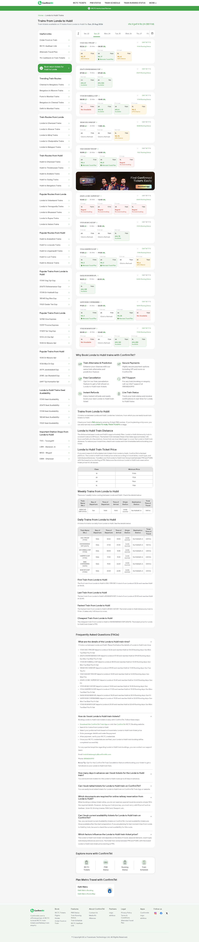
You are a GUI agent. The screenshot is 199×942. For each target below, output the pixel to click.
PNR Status (95, 3)
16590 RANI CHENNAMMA (90, 302)
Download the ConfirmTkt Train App (94, 724)
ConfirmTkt (121, 724)
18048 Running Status (144, 126)
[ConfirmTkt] (37, 912)
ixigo (111, 913)
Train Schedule (112, 3)
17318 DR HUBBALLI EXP (89, 96)
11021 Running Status (144, 152)
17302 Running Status (144, 332)
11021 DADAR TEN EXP (88, 149)
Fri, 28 (149, 33)
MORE (152, 3)
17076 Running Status (144, 226)
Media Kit (92, 915)
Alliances (92, 918)
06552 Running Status (143, 279)
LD (85, 46)
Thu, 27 (139, 33)
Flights (57, 915)
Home (40, 15)
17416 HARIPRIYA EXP (88, 249)
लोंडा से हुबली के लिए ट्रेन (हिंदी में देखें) (141, 24)
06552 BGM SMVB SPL (88, 275)
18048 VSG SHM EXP (87, 122)
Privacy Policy (126, 913)
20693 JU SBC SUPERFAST (90, 196)
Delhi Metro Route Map (86, 894)
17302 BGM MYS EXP (87, 328)
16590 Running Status (144, 305)
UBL (104, 46)
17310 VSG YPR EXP (87, 43)
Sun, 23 (96, 33)
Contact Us (93, 913)
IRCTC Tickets (79, 3)
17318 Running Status (144, 99)
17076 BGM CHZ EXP (87, 222)
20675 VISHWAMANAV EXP (90, 69)
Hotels (57, 918)
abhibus (112, 915)
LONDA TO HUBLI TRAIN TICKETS (107, 424)
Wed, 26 (128, 33)
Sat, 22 (86, 33)
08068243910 (89, 758)
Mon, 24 (107, 33)
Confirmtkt (144, 913)
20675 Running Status (143, 73)
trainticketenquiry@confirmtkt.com (97, 754)
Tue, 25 (118, 33)
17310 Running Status (144, 46)
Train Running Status (134, 3)
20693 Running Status (143, 199)
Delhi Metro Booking (85, 890)
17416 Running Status (144, 252)
